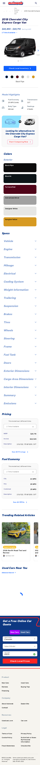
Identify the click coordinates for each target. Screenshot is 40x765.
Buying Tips (25, 687)
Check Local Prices (20, 661)
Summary (10, 395)
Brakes (8, 314)
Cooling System (13, 281)
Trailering (10, 297)
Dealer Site (25, 704)
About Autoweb (7, 704)
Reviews (5, 687)
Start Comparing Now (18, 142)
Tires (7, 322)
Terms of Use (7, 734)
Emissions (10, 403)
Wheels (8, 330)
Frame (8, 346)
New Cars (14, 632)
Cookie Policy (7, 737)
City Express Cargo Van (16, 11)
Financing (5, 691)
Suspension (11, 306)
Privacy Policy (26, 734)
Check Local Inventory (19, 68)
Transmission (12, 257)
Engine (8, 249)
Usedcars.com (7, 721)
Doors (7, 362)
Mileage (9, 265)
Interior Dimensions (16, 387)
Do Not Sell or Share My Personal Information (28, 739)
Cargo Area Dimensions (18, 379)
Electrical (9, 273)
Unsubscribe (26, 746)
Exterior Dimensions (16, 371)
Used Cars (25, 632)
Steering (9, 338)
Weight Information (16, 289)
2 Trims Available (8, 32)
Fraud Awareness (8, 746)
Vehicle (8, 241)
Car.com (24, 721)
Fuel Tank (10, 354)
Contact (5, 708)
